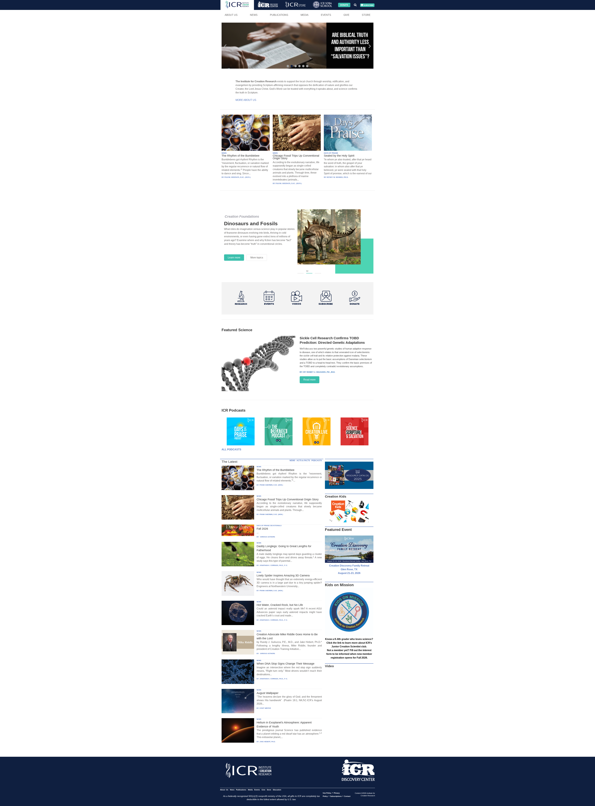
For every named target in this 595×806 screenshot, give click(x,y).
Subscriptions (336, 796)
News (254, 15)
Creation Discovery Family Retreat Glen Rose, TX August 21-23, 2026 (349, 569)
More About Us (246, 100)
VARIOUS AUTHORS (267, 537)
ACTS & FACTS (303, 460)
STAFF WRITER (265, 708)
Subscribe (368, 5)
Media (305, 15)
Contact (347, 796)
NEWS (224, 153)
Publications (279, 15)
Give (346, 15)
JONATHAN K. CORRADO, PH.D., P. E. (274, 565)
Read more (309, 379)
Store (366, 15)
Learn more (234, 257)
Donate (344, 5)
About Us (231, 15)
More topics (256, 257)
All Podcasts (231, 449)
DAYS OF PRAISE (331, 153)
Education (277, 790)
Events (326, 15)
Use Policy (327, 793)
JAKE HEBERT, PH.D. (267, 741)
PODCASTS (316, 460)
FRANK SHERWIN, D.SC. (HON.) (271, 485)
